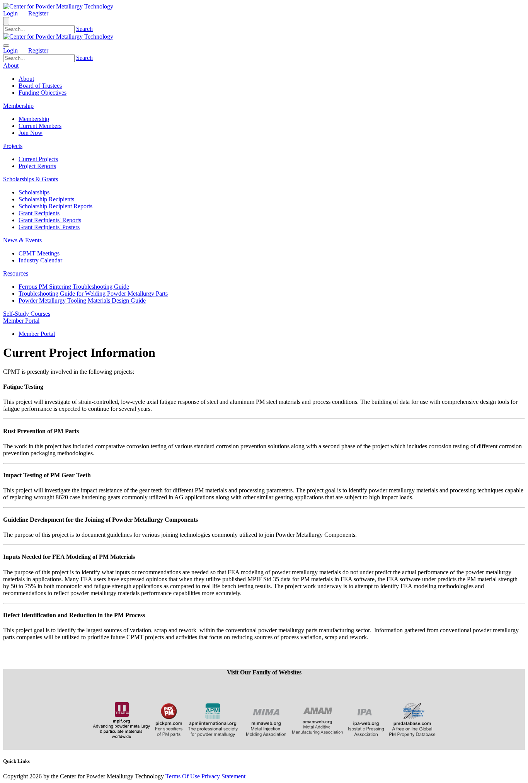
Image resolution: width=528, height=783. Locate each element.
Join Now (31, 132)
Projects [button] (12, 146)
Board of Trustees (40, 85)
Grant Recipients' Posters (49, 227)
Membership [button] (18, 105)
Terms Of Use (182, 776)
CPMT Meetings (39, 253)
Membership (34, 119)
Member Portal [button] (21, 320)
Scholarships (34, 192)
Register (38, 13)
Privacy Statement (223, 776)
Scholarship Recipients (46, 199)
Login (10, 13)
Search (84, 29)
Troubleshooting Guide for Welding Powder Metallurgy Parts (93, 293)
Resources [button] (15, 273)
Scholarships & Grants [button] (30, 179)
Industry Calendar (40, 260)
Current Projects (38, 159)
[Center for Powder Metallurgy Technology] (58, 6)
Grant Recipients (39, 213)
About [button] (11, 65)
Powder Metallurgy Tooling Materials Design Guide (82, 300)
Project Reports (37, 166)
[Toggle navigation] (6, 45)
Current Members (40, 126)
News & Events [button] (22, 240)
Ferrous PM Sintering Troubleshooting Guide (74, 286)
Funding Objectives (42, 92)
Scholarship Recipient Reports (55, 206)
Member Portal (37, 333)
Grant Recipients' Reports (50, 220)
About (26, 78)
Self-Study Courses (26, 313)
